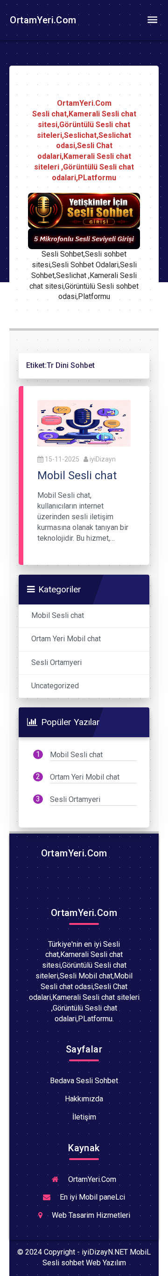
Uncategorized (55, 685)
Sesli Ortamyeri (56, 662)
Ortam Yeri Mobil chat (66, 638)
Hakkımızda (84, 1098)
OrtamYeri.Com (42, 20)
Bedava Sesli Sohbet (84, 1080)
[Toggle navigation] (152, 20)
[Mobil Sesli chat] (84, 422)
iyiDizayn (103, 459)
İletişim (84, 1117)
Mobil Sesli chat (57, 615)
